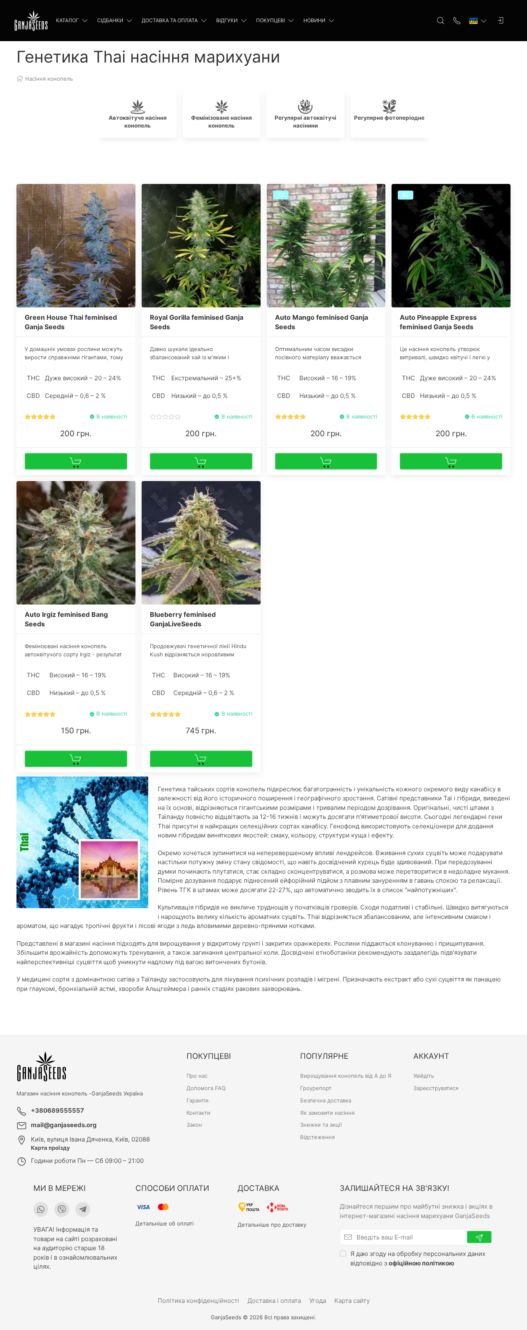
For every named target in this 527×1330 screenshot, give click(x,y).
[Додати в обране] (128, 195)
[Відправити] (479, 1237)
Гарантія (197, 1100)
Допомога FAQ (206, 1088)
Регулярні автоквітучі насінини (305, 121)
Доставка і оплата (274, 1300)
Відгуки (227, 20)
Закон (194, 1124)
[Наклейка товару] (22, 190)
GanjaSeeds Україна (117, 1093)
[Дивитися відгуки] (40, 417)
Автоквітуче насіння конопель (138, 121)
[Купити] (76, 461)
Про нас (197, 1075)
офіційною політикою (421, 1263)
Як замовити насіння (327, 1112)
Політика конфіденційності (198, 1300)
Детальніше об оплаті (164, 1223)
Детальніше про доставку (272, 1224)
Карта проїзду (50, 1147)
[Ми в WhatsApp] (40, 1209)
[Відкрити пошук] (440, 20)
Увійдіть (423, 1075)
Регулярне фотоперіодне (389, 117)
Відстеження (317, 1137)
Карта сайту (352, 1300)
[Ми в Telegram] (82, 1209)
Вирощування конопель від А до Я (346, 1075)
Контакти (198, 1112)
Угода (317, 1300)
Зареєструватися (435, 1088)
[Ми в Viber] (61, 1209)
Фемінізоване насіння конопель (221, 121)
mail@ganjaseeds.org (64, 1125)
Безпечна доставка (325, 1100)
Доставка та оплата (170, 20)
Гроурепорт (315, 1088)
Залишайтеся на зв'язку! (394, 1188)
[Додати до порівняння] (128, 209)
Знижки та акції (321, 1124)
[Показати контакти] (457, 20)
